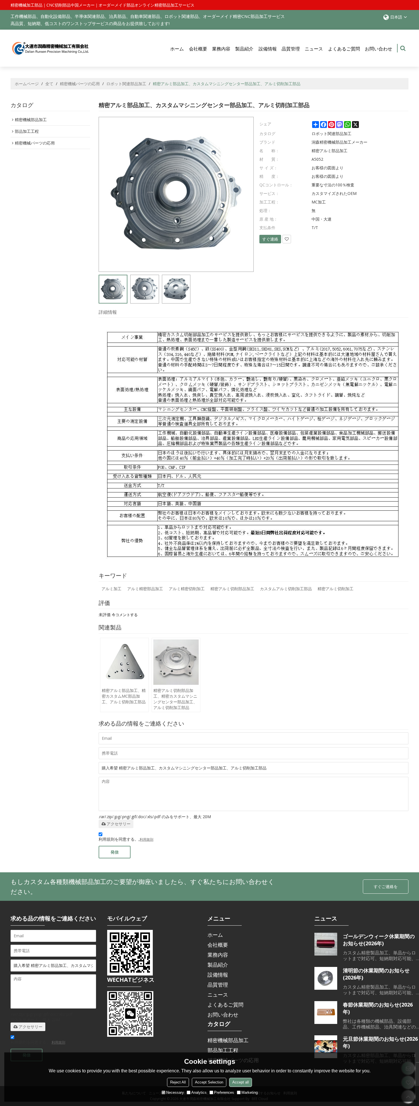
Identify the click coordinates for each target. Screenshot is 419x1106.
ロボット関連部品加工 (126, 83)
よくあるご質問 (344, 49)
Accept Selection (209, 1082)
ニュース (314, 49)
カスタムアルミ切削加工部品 (286, 588)
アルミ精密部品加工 (145, 588)
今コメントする (125, 615)
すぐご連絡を (386, 886)
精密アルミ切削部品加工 (232, 588)
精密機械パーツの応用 (80, 83)
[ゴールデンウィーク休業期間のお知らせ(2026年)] (325, 944)
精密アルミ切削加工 (335, 588)
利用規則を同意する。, (126, 839)
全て (49, 83)
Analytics (199, 1092)
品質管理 (291, 49)
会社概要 (198, 49)
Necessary (175, 1092)
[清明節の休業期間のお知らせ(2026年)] (325, 978)
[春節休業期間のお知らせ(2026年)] (325, 1012)
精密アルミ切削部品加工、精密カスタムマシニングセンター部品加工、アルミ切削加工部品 (175, 699)
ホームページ (27, 83)
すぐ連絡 (270, 239)
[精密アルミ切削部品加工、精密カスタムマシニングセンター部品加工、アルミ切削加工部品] (176, 662)
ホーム (177, 49)
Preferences (224, 1092)
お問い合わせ (378, 49)
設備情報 (268, 49)
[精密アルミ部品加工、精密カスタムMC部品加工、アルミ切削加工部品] (124, 662)
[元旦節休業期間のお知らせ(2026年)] (325, 1046)
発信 (115, 852)
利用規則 (146, 839)
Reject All (178, 1082)
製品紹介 (244, 49)
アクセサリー (119, 824)
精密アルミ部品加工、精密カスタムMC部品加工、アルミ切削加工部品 (124, 696)
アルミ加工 (111, 588)
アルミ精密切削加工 (187, 588)
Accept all (240, 1082)
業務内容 (221, 49)
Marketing (249, 1092)
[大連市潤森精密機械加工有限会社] (50, 48)
